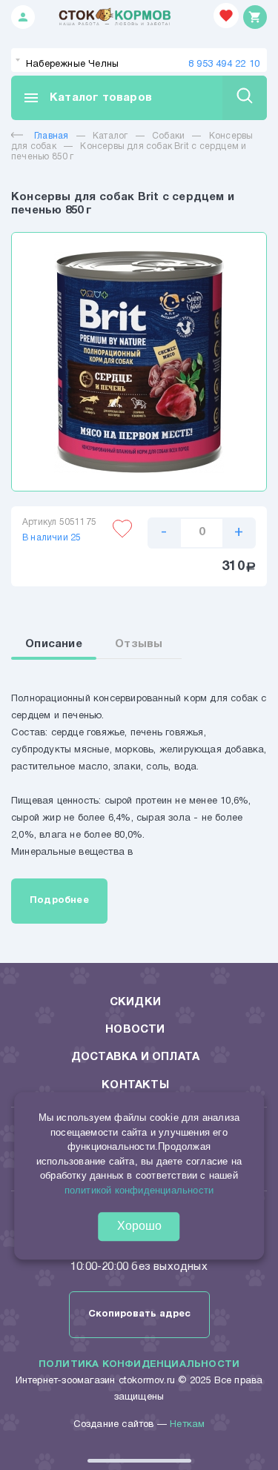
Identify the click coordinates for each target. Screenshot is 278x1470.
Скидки (135, 1002)
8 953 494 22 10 (223, 64)
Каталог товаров (87, 98)
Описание (53, 644)
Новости (135, 1029)
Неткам (187, 1424)
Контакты (135, 1085)
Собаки (168, 136)
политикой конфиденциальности (139, 1190)
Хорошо (139, 1226)
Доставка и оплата (135, 1057)
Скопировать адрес (139, 1314)
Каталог (110, 136)
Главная (51, 136)
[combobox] (139, 60)
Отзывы (138, 644)
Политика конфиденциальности (139, 1364)
